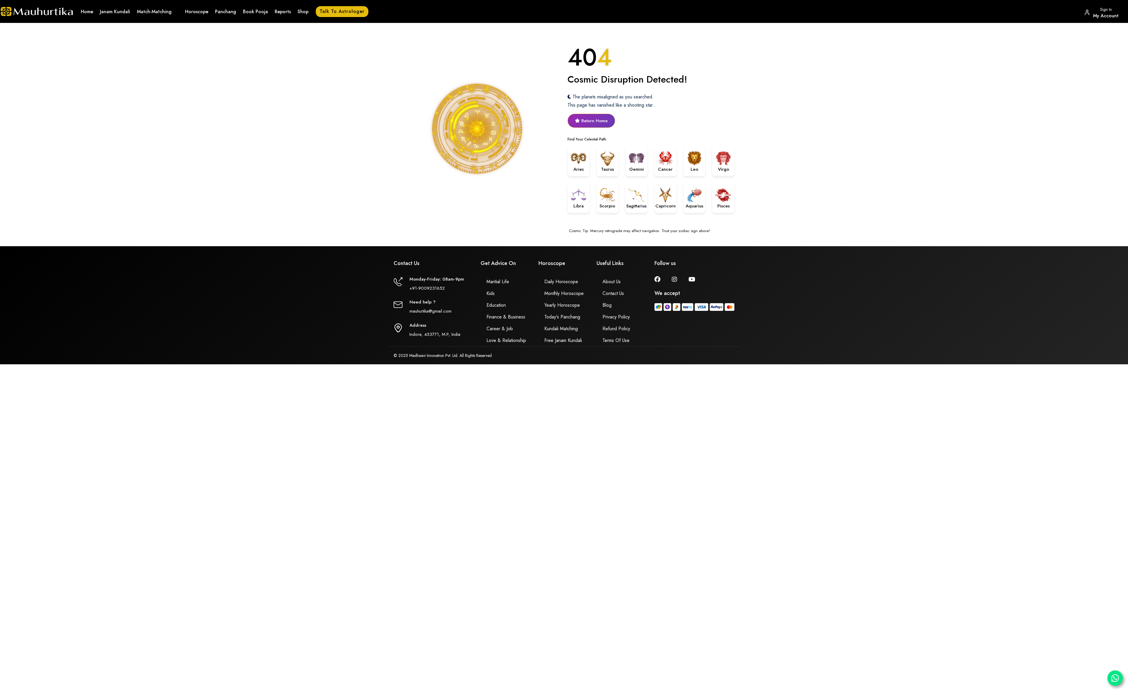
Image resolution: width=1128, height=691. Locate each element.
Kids (490, 293)
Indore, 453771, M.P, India (434, 334)
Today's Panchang (562, 316)
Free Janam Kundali (563, 340)
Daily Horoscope (561, 281)
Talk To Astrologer (342, 11)
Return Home (594, 121)
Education (496, 305)
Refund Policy (616, 328)
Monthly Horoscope (564, 293)
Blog (607, 305)
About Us (611, 281)
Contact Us (613, 293)
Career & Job (499, 328)
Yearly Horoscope (562, 305)
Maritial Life (497, 281)
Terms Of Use (616, 340)
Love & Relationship (506, 340)
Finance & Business (505, 316)
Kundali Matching (561, 328)
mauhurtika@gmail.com (430, 311)
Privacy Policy (616, 316)
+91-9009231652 (427, 288)
